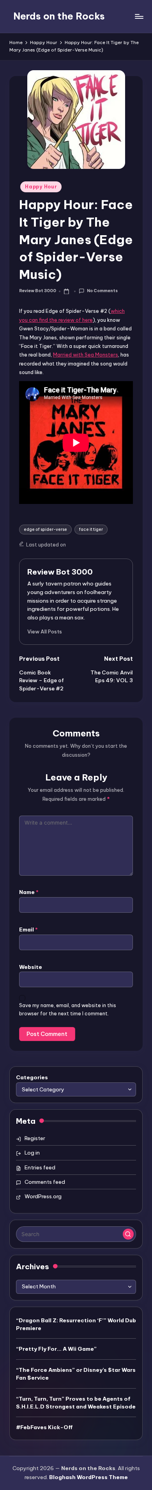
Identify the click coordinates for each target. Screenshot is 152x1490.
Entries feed (40, 1167)
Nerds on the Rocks (59, 16)
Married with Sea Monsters (85, 354)
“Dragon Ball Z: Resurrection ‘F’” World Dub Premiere (76, 1324)
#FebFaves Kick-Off (44, 1427)
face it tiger (91, 529)
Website (30, 966)
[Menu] (139, 16)
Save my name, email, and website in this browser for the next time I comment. (67, 1009)
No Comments (102, 290)
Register (35, 1138)
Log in (32, 1152)
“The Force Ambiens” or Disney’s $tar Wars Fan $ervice (76, 1373)
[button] (44, 631)
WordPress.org (43, 1196)
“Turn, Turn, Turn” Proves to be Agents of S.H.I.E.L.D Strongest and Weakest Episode (76, 1402)
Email (28, 929)
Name (29, 892)
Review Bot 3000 (60, 571)
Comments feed (45, 1181)
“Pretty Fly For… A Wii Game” (56, 1348)
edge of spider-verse (45, 529)
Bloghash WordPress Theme (88, 1477)
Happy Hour (41, 187)
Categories (32, 1077)
